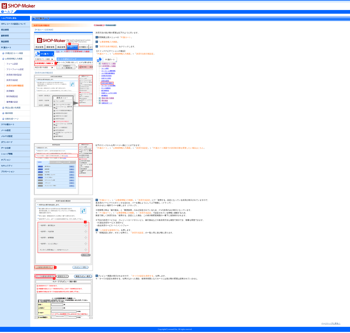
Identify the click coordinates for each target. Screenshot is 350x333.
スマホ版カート (7, 124)
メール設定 (6, 130)
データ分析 (6, 148)
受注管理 (5, 30)
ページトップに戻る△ (330, 323)
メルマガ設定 (7, 136)
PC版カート (6, 47)
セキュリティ (7, 166)
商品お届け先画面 (13, 108)
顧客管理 (5, 36)
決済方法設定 (12, 80)
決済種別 (10, 91)
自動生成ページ (12, 119)
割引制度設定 (12, 96)
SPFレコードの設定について (13, 24)
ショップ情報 (7, 154)
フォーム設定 (12, 64)
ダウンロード (7, 142)
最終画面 (9, 113)
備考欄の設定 (12, 102)
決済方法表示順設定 (15, 86)
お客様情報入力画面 (13, 59)
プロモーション (7, 172)
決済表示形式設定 (14, 75)
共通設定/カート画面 (14, 53)
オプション (6, 160)
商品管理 (5, 42)
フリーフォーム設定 (15, 69)
